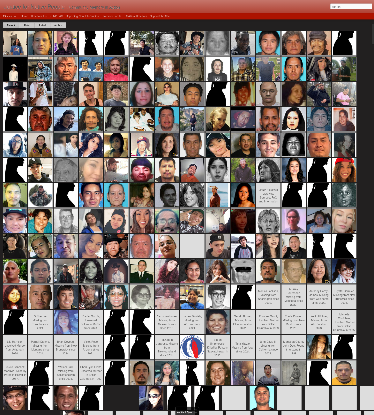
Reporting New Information (82, 16)
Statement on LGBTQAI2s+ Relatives (124, 16)
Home (24, 16)
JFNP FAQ (56, 16)
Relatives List (39, 16)
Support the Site (160, 16)
